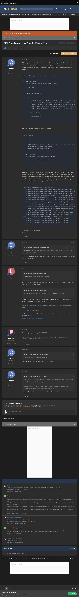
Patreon (41, 338)
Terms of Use (24, 595)
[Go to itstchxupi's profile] (5, 496)
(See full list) (72, 548)
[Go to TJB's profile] (5, 528)
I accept (73, 593)
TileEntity (11, 523)
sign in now (38, 405)
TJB (10, 534)
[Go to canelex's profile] (5, 48)
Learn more (3, 2)
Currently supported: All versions (14, 38)
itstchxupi (11, 513)
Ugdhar (11, 491)
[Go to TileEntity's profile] (5, 518)
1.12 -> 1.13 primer (27, 310)
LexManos (11, 338)
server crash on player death (15, 517)
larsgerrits (11, 277)
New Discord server (11, 424)
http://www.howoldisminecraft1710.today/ (32, 318)
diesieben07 (43, 247)
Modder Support (25, 48)
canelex (9, 48)
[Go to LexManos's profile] (11, 332)
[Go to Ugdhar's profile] (5, 486)
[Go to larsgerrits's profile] (11, 271)
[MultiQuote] (22, 237)
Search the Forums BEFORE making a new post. (18, 33)
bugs (8, 485)
